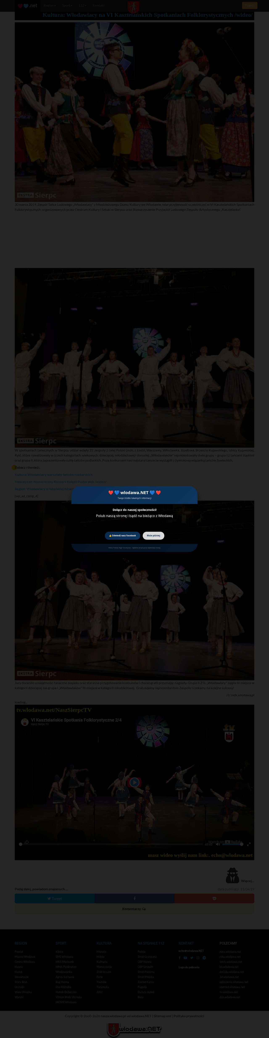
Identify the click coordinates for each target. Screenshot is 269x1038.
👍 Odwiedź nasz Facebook (122, 535)
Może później (153, 535)
